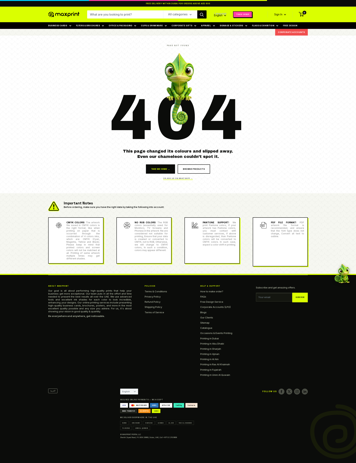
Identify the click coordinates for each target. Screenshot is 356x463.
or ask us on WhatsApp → (178, 178)
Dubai (124, 423)
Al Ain (171, 423)
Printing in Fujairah (210, 369)
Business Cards (57, 25)
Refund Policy (152, 301)
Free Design (290, 25)
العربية (52, 391)
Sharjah (148, 423)
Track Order (242, 14)
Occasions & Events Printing (216, 333)
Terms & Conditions (156, 291)
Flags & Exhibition (263, 25)
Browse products (194, 169)
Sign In (278, 14)
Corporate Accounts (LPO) (215, 306)
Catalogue (206, 327)
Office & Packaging (120, 25)
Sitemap (205, 322)
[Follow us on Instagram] (297, 392)
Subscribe (300, 297)
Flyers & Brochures (88, 25)
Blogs (203, 312)
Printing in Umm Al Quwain (215, 374)
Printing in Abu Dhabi (212, 343)
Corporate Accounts (291, 32)
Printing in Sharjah (210, 348)
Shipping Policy (153, 306)
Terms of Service (154, 312)
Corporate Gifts (182, 25)
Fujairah (126, 428)
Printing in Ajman (209, 353)
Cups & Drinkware (152, 25)
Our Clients (206, 317)
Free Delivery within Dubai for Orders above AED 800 (178, 4)
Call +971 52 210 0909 (168, 437)
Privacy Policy (153, 296)
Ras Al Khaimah (185, 423)
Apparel (206, 25)
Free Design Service (211, 301)
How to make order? (211, 291)
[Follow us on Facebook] (281, 392)
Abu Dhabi (136, 423)
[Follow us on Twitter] (289, 392)
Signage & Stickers (231, 25)
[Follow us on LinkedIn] (305, 392)
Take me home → (160, 169)
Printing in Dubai (209, 338)
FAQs (203, 296)
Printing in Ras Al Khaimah (215, 364)
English (126, 391)
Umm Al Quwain (141, 428)
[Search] (202, 14)
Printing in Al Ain (209, 359)
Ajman (160, 423)
